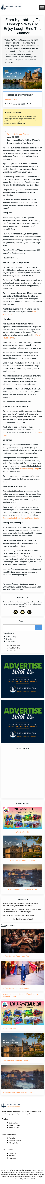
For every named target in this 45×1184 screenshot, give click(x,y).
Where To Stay (14, 1127)
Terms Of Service (15, 1140)
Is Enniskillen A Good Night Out (16, 956)
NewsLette (12, 1158)
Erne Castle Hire (22, 832)
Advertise (12, 1155)
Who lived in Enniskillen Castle (22, 861)
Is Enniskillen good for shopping (16, 988)
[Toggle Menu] (42, 7)
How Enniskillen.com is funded (22, 919)
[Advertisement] (22, 774)
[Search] (38, 627)
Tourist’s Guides (14, 1125)
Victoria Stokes (11, 99)
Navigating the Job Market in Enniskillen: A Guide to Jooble (20, 995)
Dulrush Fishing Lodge (29, 468)
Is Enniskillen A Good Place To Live (22, 889)
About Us (12, 1138)
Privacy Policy (14, 1143)
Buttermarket (13, 1123)
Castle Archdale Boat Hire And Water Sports (21, 518)
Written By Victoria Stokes (17, 134)
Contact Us (12, 1153)
